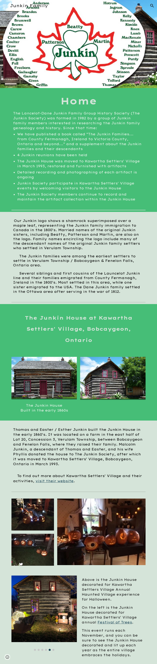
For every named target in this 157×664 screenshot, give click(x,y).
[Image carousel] (44, 613)
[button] (5, 5)
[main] (78, 148)
